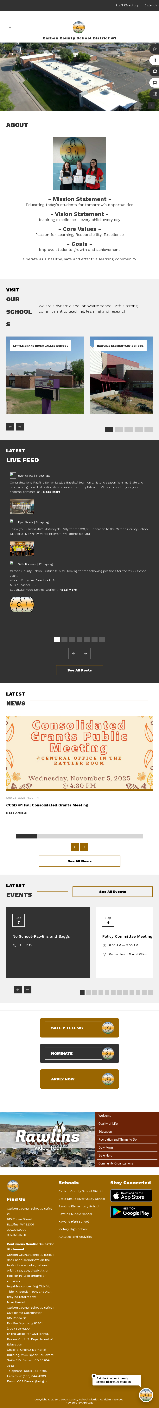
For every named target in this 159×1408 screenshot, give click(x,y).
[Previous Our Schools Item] (10, 426)
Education (105, 1131)
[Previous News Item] (75, 847)
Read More (51, 492)
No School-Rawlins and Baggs (41, 936)
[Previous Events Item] (18, 989)
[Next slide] (85, 653)
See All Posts (79, 670)
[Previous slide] (73, 653)
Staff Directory (127, 5)
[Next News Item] (84, 847)
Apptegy (87, 1402)
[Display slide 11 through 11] (144, 992)
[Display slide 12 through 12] (150, 992)
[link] (45, 413)
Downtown (106, 1147)
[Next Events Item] (27, 989)
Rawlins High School (74, 1221)
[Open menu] (10, 27)
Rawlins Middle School (75, 1214)
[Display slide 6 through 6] (95, 639)
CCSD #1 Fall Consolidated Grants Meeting (47, 805)
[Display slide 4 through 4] (139, 429)
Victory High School (73, 1229)
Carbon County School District (81, 1191)
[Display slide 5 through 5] (148, 429)
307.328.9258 (16, 1235)
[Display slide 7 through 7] (102, 639)
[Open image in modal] (22, 506)
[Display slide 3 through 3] (128, 429)
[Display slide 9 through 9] (132, 992)
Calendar (152, 5)
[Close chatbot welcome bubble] (94, 1376)
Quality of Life (108, 1123)
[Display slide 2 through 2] (119, 429)
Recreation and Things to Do (118, 1139)
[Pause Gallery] (151, 105)
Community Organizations (116, 1163)
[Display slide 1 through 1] (109, 429)
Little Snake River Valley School (82, 1199)
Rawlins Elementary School (79, 1206)
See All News (79, 861)
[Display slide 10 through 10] (138, 992)
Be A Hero (105, 1155)
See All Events (112, 892)
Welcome (105, 1116)
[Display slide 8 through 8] (125, 992)
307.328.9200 (16, 1229)
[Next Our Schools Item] (20, 426)
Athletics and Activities (75, 1236)
